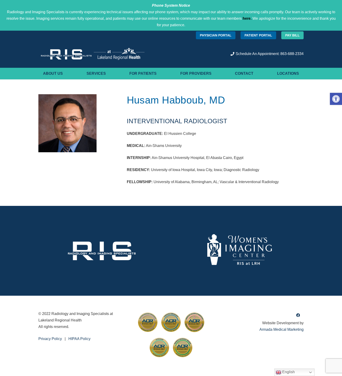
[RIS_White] (101, 251)
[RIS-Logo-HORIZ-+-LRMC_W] (92, 53)
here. (247, 18)
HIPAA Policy (79, 339)
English (288, 372)
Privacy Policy (50, 339)
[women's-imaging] (240, 251)
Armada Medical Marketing (281, 329)
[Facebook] (298, 315)
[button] (336, 99)
